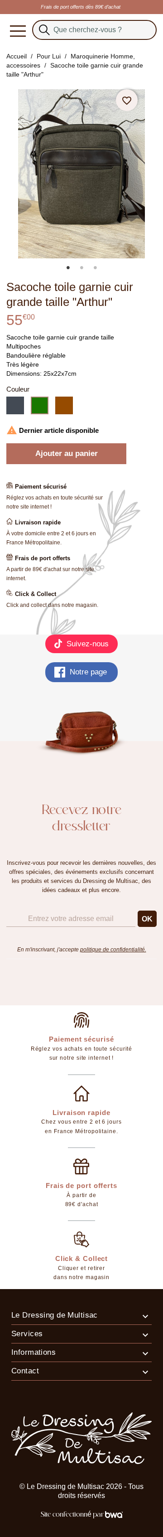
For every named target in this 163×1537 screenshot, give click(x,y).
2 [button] (81, 267)
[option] (81, 174)
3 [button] (95, 267)
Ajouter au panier (66, 453)
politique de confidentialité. (113, 949)
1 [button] (67, 267)
